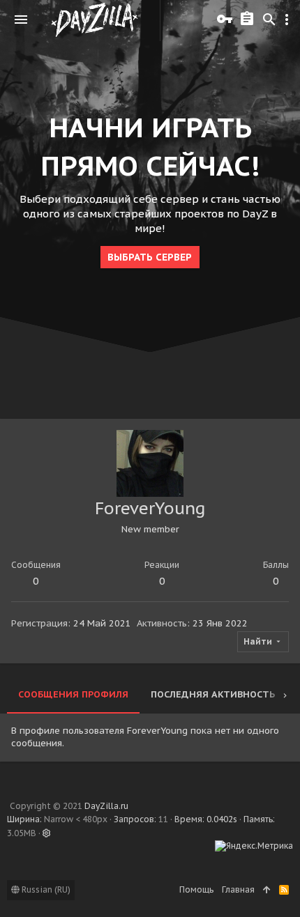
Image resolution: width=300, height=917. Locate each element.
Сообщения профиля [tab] (73, 694)
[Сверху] (267, 890)
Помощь (196, 889)
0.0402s (222, 819)
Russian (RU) (45, 889)
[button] (21, 19)
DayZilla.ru (106, 806)
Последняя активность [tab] (213, 694)
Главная (238, 889)
